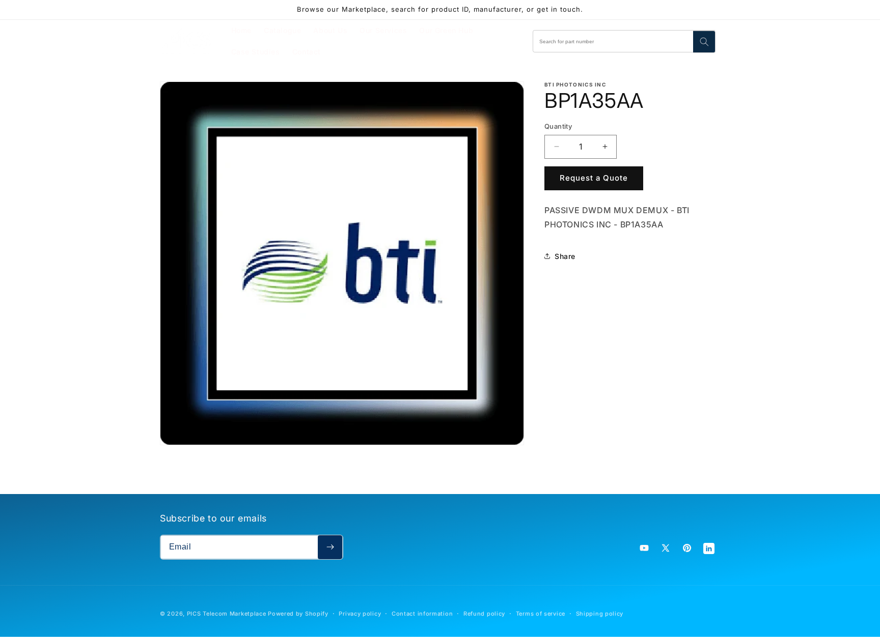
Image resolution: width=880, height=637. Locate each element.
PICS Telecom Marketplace (226, 613)
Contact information (422, 613)
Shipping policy (600, 613)
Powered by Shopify (298, 613)
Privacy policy (360, 613)
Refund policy (484, 613)
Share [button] (565, 256)
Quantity (558, 126)
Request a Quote (594, 178)
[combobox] (624, 41)
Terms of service (540, 613)
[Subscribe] (330, 547)
